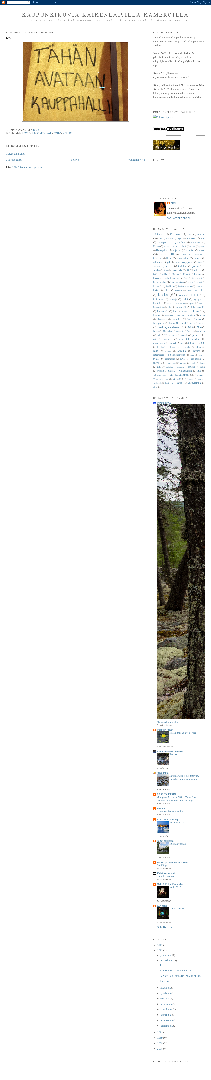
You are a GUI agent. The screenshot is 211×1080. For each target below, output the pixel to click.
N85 (190, 327)
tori (159, 366)
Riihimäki (161, 346)
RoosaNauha (175, 346)
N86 (199, 327)
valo (199, 370)
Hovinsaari (185, 254)
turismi (191, 366)
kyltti (185, 299)
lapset (191, 303)
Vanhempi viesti (136, 159)
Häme (169, 258)
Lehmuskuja (158, 307)
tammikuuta (166, 1025)
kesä (156, 286)
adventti (201, 234)
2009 (160, 1043)
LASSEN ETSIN (166, 794)
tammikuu (170, 362)
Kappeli (186, 274)
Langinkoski (180, 303)
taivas (182, 358)
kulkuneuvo (158, 299)
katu (186, 278)
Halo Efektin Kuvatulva (170, 884)
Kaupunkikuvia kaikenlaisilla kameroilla (105, 14)
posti (182, 342)
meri (198, 319)
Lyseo (156, 315)
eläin (175, 246)
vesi (199, 378)
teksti (202, 362)
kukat (194, 295)
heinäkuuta (166, 1004)
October (190, 331)
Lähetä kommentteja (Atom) (27, 167)
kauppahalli (44, 133)
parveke (196, 335)
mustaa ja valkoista (169, 327)
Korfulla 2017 (176, 822)
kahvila (197, 270)
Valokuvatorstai (166, 873)
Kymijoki (198, 299)
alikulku (169, 238)
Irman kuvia (164, 403)
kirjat (156, 290)
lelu (169, 307)
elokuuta (165, 998)
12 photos (175, 234)
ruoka (187, 346)
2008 (160, 1048)
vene (191, 378)
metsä (192, 323)
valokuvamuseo (159, 374)
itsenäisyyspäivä (184, 262)
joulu (167, 266)
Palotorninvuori (170, 335)
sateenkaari (158, 354)
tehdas (193, 362)
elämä (183, 246)
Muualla (161, 808)
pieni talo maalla (189, 338)
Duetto (156, 246)
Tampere (182, 362)
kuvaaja (173, 299)
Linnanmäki (162, 311)
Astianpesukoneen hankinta (171, 811)
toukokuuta (166, 1009)
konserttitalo (192, 290)
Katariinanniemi (172, 277)
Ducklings (162, 865)
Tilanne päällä (176, 908)
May (189, 319)
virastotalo (168, 382)
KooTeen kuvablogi (167, 819)
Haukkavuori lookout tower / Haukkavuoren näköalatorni (184, 777)
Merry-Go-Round (177, 323)
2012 (160, 950)
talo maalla (196, 358)
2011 (160, 1032)
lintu (175, 311)
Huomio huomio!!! (166, 876)
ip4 (33, 133)
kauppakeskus (159, 282)
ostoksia (201, 331)
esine (192, 246)
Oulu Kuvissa (164, 927)
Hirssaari (163, 254)
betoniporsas (163, 242)
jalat (200, 262)
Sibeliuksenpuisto (176, 354)
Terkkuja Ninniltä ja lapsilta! (173, 862)
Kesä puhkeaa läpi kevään (182, 732)
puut (203, 342)
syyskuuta (165, 993)
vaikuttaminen (185, 370)
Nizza (156, 331)
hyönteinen (157, 258)
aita (160, 238)
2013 (160, 945)
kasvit (156, 277)
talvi (156, 362)
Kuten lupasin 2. (177, 843)
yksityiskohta (194, 382)
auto (203, 238)
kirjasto (199, 286)
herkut (202, 250)
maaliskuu (169, 315)
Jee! (162, 965)
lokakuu (185, 311)
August (180, 238)
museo (202, 323)
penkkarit (167, 338)
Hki (173, 254)
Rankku (173, 754)
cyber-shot (179, 242)
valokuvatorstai (179, 374)
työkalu (160, 370)
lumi (196, 311)
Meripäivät (159, 323)
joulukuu (182, 266)
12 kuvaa (158, 234)
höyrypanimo (183, 258)
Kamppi (175, 274)
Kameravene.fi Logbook (170, 751)
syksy (156, 358)
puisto (191, 342)
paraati (184, 335)
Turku (202, 366)
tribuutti (180, 366)
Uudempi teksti (14, 159)
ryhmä (198, 346)
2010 (160, 1037)
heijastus (177, 250)
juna (166, 270)
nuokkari (179, 331)
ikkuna (25, 133)
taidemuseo (170, 358)
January (156, 266)
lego (200, 303)
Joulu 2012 (175, 887)
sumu (200, 354)
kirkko (167, 290)
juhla (195, 266)
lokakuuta (165, 987)
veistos (177, 378)
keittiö (190, 282)
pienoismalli (159, 342)
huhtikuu (198, 254)
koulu (182, 295)
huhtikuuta (166, 1014)
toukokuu (169, 366)
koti (203, 290)
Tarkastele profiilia (180, 218)
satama (196, 350)
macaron (180, 315)
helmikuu (190, 250)
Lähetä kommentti (15, 153)
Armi (174, 203)
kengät (199, 282)
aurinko (191, 238)
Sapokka (181, 350)
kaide (155, 274)
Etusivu (75, 159)
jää (188, 270)
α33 (155, 386)
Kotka (57, 133)
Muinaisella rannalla (167, 721)
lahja (169, 303)
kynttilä (157, 303)
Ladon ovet (165, 981)
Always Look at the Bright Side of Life (180, 975)
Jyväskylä (177, 270)
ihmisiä (197, 258)
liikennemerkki (198, 307)
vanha (199, 374)
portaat (172, 342)
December (196, 242)
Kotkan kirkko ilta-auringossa (175, 970)
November (167, 331)
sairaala (168, 350)
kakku (164, 274)
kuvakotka (163, 773)
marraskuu (177, 319)
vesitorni (157, 382)
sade (155, 350)
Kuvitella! (162, 905)
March (202, 315)
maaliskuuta (166, 1020)
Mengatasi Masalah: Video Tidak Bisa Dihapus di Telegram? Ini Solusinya (176, 798)
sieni (192, 354)
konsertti (179, 290)
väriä (179, 382)
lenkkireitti (180, 307)
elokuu (166, 246)
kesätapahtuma (185, 286)
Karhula (197, 274)
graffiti (202, 246)
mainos (67, 133)
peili (155, 339)
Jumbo (156, 270)
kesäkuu (170, 286)
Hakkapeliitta (162, 250)
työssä (171, 370)
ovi (158, 335)
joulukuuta (166, 955)
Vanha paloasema (160, 378)
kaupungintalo (177, 282)
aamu (189, 234)
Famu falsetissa (165, 841)
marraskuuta (167, 960)
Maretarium (162, 319)
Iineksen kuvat (165, 730)
